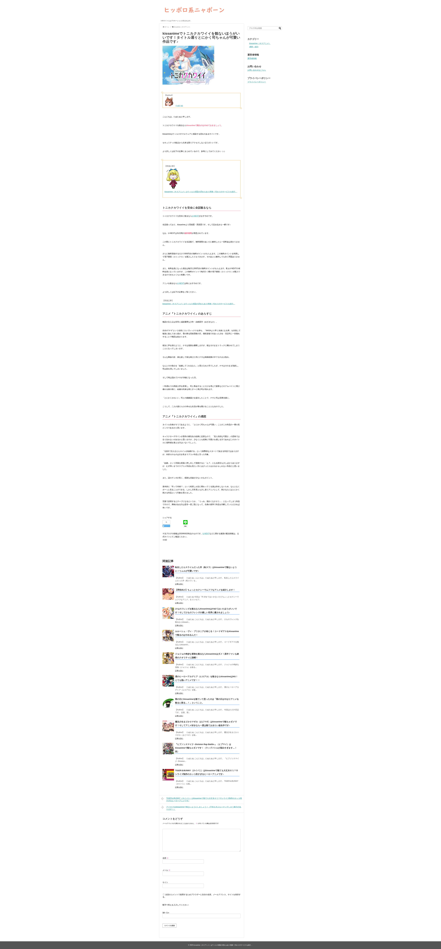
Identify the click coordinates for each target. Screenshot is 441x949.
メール (166, 870)
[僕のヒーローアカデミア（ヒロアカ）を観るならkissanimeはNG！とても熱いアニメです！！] (168, 680)
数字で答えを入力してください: (176, 905)
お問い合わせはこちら (256, 70)
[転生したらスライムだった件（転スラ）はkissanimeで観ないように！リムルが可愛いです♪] (168, 571)
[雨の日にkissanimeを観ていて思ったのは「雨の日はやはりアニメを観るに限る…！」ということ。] (168, 703)
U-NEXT (195, 216)
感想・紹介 (254, 47)
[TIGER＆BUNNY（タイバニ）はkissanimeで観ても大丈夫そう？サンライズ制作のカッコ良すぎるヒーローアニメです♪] (168, 774)
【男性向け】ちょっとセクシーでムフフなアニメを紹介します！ (205, 590)
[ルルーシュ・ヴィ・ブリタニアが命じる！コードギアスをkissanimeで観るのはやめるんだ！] (168, 635)
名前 (165, 858)
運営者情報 (252, 58)
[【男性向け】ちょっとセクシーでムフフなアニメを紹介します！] (168, 594)
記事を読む (179, 584)
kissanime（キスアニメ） (259, 43)
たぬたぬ (179, 106)
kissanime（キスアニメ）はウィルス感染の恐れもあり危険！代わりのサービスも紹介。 (201, 192)
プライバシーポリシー (256, 82)
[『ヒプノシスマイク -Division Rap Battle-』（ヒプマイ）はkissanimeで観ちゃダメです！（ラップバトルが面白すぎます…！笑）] (168, 748)
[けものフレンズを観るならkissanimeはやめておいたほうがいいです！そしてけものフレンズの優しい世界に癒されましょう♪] (168, 613)
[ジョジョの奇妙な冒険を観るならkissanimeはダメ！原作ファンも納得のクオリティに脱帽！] (168, 658)
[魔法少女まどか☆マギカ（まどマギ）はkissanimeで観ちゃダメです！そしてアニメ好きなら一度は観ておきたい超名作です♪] (168, 726)
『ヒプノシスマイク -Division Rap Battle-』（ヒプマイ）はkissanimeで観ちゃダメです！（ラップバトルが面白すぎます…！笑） (206, 748)
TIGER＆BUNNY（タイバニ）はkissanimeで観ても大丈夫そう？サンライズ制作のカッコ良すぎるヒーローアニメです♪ (204, 799)
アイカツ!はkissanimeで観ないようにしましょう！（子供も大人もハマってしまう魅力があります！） (203, 808)
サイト (165, 882)
